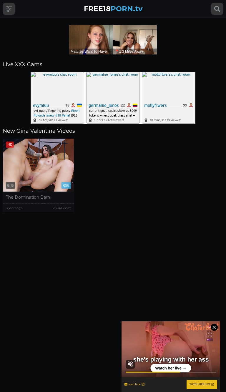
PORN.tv (113, 8)
